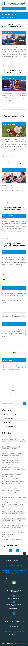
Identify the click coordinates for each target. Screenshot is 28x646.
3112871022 (13, 604)
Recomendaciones (8, 426)
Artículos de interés (11, 65)
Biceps (14, 352)
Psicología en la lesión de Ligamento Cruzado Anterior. (14, 245)
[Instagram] (17, 550)
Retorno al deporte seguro (14, 116)
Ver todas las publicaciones (11, 414)
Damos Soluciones (21, 643)
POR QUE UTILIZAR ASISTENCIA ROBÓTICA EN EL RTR (14, 26)
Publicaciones (9, 17)
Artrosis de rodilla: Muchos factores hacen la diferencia (14, 209)
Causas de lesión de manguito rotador (14, 625)
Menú (5, 8)
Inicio (3, 17)
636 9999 (13, 598)
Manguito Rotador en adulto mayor (14, 281)
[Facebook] (10, 550)
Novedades (7, 422)
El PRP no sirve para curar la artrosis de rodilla (14, 71)
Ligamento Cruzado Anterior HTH (14, 317)
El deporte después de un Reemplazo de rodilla (14, 163)
